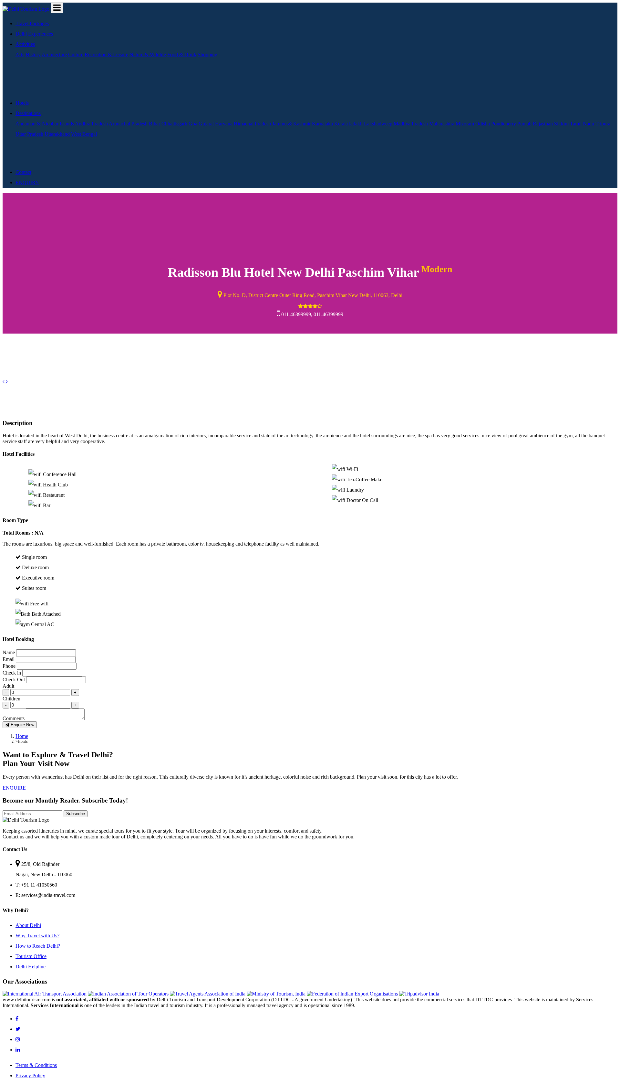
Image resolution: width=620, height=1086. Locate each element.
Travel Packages (32, 23)
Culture (75, 54)
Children (11, 698)
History (33, 54)
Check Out (14, 679)
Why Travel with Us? (37, 935)
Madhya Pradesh (411, 123)
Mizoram (465, 123)
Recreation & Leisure (106, 54)
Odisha (482, 123)
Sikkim (561, 123)
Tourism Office (31, 956)
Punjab (524, 123)
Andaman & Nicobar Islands (45, 123)
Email (9, 659)
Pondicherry (503, 123)
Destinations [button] (28, 113)
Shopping (207, 54)
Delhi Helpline (31, 966)
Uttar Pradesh (29, 134)
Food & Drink (181, 54)
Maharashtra (441, 123)
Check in (12, 673)
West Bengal (84, 134)
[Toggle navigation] (57, 8)
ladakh (356, 123)
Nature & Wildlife (147, 54)
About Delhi (28, 925)
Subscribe (75, 813)
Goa (193, 123)
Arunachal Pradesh (128, 123)
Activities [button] (25, 44)
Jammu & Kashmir (291, 123)
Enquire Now (21, 724)
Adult (8, 686)
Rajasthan (543, 123)
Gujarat (206, 123)
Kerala (341, 123)
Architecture (54, 54)
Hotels (22, 103)
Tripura (602, 123)
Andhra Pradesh (91, 123)
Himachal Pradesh (252, 123)
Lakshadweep (378, 123)
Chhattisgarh (174, 123)
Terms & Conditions (36, 1065)
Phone (9, 666)
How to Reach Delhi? (38, 946)
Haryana (223, 123)
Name (9, 652)
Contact (23, 172)
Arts (20, 54)
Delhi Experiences (34, 34)
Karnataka (322, 123)
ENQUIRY (27, 182)
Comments (14, 718)
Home (22, 736)
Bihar (154, 123)
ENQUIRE (14, 788)
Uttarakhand (57, 134)
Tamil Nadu (582, 123)
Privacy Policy (30, 1075)
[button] (4, 381)
